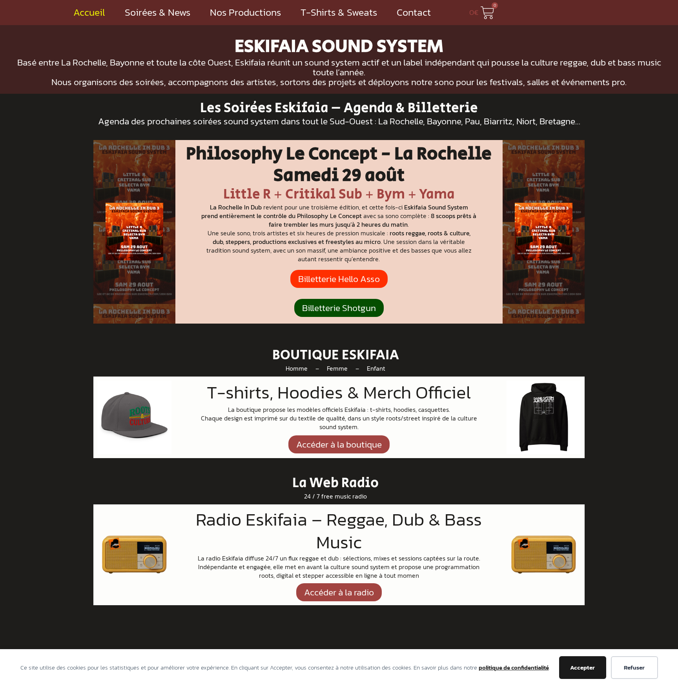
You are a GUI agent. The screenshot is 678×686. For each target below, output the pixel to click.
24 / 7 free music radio (335, 496)
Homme (297, 368)
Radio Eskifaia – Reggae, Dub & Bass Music (339, 530)
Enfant (376, 368)
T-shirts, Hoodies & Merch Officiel (339, 392)
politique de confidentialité (514, 667)
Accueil (89, 12)
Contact (414, 12)
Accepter (582, 667)
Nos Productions (245, 12)
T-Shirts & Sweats (339, 12)
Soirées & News (157, 12)
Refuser (634, 667)
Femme (337, 368)
